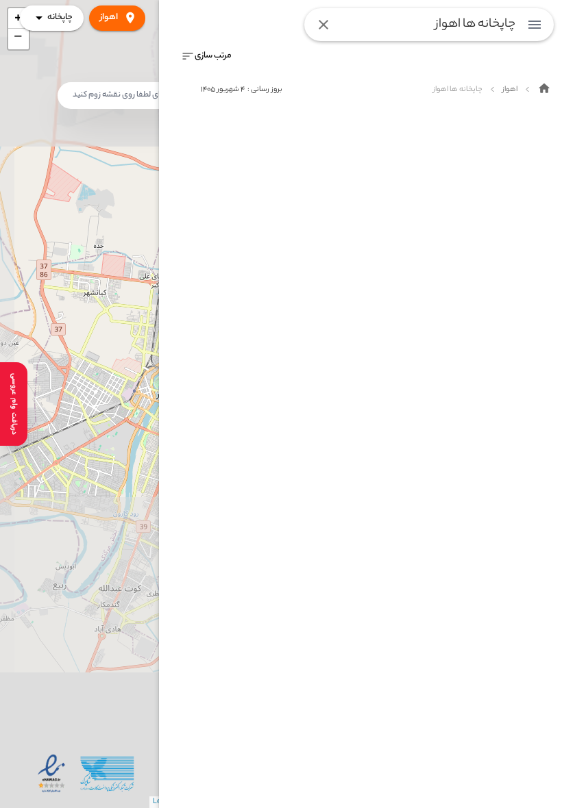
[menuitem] (534, 24)
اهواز (109, 17)
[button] (18, 39)
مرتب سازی (213, 56)
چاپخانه (60, 17)
